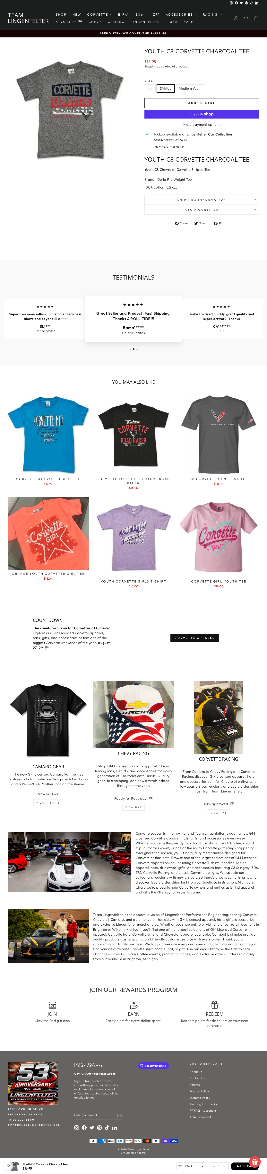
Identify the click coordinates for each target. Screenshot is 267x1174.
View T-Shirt (48, 802)
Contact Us (197, 1078)
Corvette (98, 14)
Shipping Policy (199, 1098)
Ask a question (202, 209)
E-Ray (124, 14)
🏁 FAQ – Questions (203, 1110)
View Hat (133, 807)
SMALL (165, 88)
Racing (211, 14)
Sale (189, 22)
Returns (194, 1084)
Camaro (116, 22)
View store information (169, 146)
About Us (195, 1072)
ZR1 (156, 14)
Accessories (180, 14)
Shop (61, 14)
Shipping (150, 66)
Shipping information (201, 199)
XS (150, 88)
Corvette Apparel (195, 638)
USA (174, 22)
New (77, 14)
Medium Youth (190, 88)
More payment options (201, 124)
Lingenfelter (146, 22)
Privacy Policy (199, 1091)
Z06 (140, 14)
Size (148, 80)
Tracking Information (204, 1104)
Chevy (95, 22)
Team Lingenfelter (28, 18)
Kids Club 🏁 (69, 22)
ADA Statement (200, 1117)
